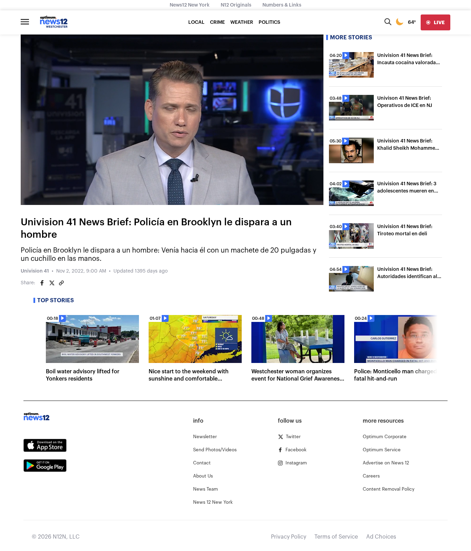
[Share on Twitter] (51, 283)
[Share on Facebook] (42, 283)
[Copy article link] (61, 283)
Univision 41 (35, 271)
